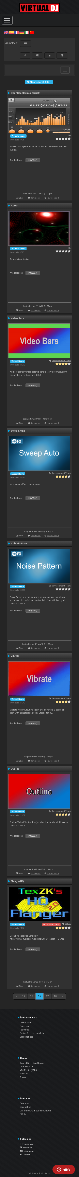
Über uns (24, 1103)
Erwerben (25, 1026)
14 (23, 996)
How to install (53, 198)
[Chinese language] (32, 32)
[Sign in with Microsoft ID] (37, 55)
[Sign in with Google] (62, 55)
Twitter (26, 1154)
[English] (6, 32)
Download (25, 1022)
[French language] (16, 32)
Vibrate (15, 656)
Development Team (61, 360)
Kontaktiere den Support (33, 1063)
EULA (23, 1114)
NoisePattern (19, 543)
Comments (36, 198)
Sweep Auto (18, 430)
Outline (15, 768)
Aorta (14, 205)
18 (55, 996)
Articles (24, 1073)
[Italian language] (27, 32)
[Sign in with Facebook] (25, 55)
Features (24, 1029)
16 (39, 996)
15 (31, 996)
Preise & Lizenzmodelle (32, 1033)
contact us (25, 1107)
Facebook (27, 1144)
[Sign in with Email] (25, 43)
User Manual (26, 1066)
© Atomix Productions (39, 1173)
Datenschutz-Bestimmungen (35, 1110)
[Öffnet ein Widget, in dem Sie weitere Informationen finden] (63, 1170)
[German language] (21, 32)
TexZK (68, 923)
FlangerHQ (17, 881)
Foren (23, 1077)
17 (47, 996)
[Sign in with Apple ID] (49, 55)
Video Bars (17, 318)
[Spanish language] (11, 32)
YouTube (27, 1147)
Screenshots (26, 1036)
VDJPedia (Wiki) (28, 1070)
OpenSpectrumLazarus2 (25, 93)
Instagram (28, 1151)
